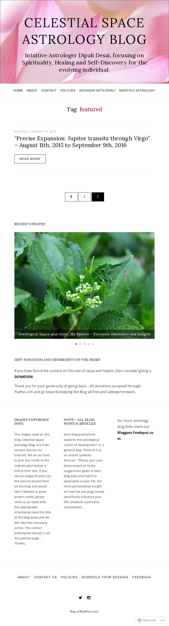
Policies (68, 90)
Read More (30, 158)
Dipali (23, 131)
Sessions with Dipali (97, 90)
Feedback (142, 577)
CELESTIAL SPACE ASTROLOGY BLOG (84, 30)
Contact (49, 90)
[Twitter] (80, 597)
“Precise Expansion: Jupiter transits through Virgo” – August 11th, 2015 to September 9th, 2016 (82, 141)
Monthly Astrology (137, 90)
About (32, 90)
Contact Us (45, 577)
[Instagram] (88, 597)
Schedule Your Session (105, 577)
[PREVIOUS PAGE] (71, 196)
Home (18, 90)
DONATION (23, 376)
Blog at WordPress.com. (84, 611)
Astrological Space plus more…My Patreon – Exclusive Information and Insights (84, 334)
